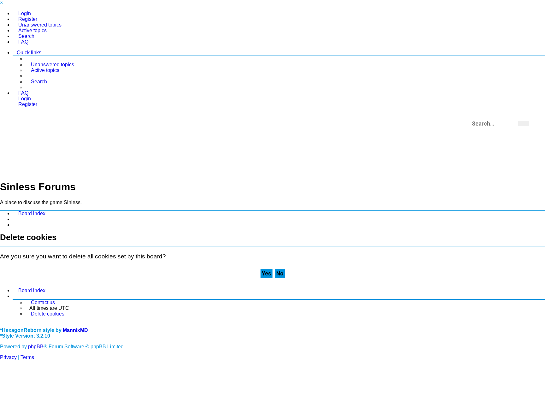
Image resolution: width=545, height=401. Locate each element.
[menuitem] (22, 13)
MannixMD (75, 330)
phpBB (36, 346)
